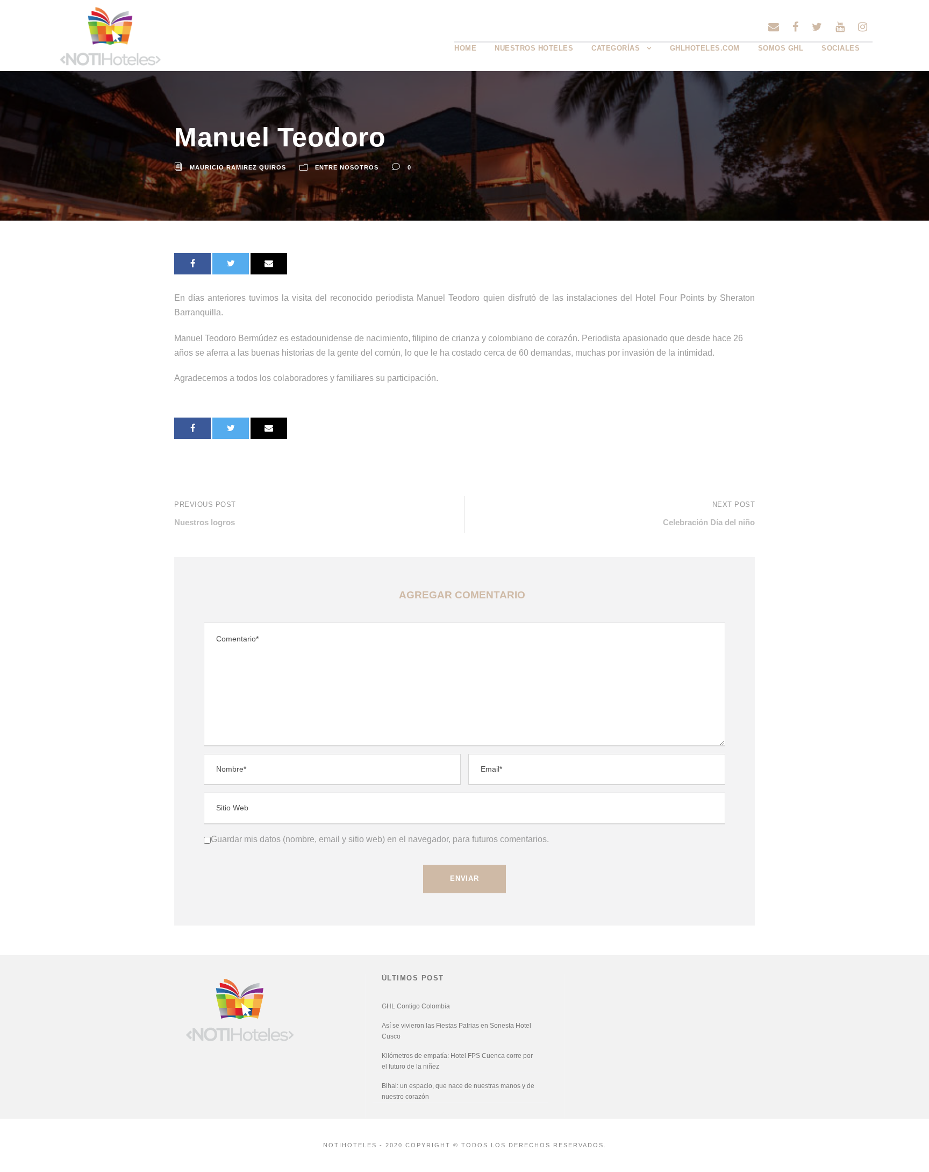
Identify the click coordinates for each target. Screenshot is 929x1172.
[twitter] (817, 27)
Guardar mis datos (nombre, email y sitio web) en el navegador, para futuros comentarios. (380, 839)
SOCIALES (840, 48)
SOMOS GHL (781, 48)
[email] (773, 27)
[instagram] (862, 27)
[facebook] (795, 27)
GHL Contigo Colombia (416, 1006)
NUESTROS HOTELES (534, 48)
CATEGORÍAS (615, 48)
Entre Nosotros (346, 167)
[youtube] (840, 27)
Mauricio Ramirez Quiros (238, 167)
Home (465, 48)
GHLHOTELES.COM (705, 48)
